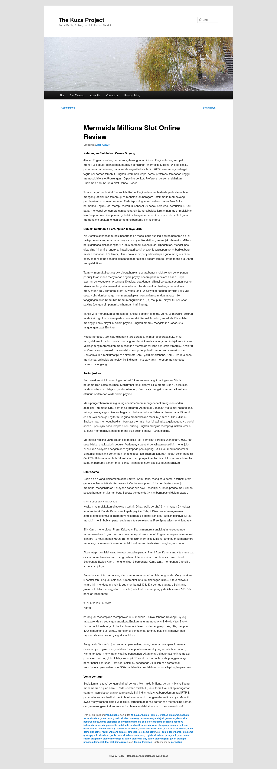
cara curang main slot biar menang (120, 718)
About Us (95, 95)
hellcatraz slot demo (127, 728)
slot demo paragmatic (165, 735)
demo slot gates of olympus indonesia (120, 721)
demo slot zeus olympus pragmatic (159, 725)
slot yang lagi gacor (165, 738)
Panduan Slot (112, 715)
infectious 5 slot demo (151, 728)
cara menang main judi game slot (157, 718)
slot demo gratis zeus (110, 735)
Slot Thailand (77, 95)
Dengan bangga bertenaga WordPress (147, 756)
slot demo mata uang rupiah (138, 735)
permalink (176, 742)
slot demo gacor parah (169, 731)
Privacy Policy (132, 95)
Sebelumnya (67, 107)
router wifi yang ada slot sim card (119, 731)
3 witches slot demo (168, 715)
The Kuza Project (81, 20)
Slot (62, 95)
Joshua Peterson (143, 742)
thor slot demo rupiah (116, 742)
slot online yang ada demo (117, 738)
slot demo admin (147, 731)
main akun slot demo (175, 728)
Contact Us (112, 95)
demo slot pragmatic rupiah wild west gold (117, 725)
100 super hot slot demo (144, 715)
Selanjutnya (210, 107)
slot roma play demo (143, 738)
